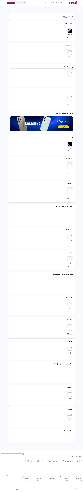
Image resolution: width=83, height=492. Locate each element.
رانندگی (68, 244)
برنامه (65, 3)
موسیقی (68, 356)
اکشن (68, 266)
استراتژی (68, 401)
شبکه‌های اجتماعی (68, 198)
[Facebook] (17, 489)
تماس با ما (44, 3)
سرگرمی (68, 37)
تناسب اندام (68, 82)
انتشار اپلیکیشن (51, 3)
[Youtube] (13, 489)
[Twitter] (15, 489)
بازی (61, 3)
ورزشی (68, 59)
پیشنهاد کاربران (68, 105)
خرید (68, 311)
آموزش (68, 333)
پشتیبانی (57, 3)
